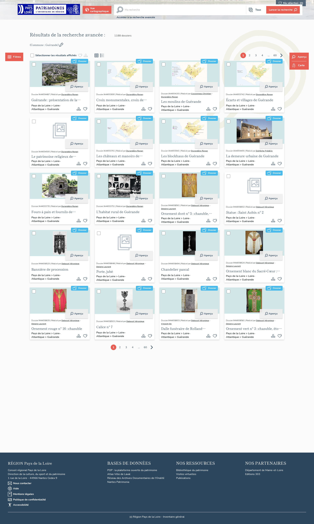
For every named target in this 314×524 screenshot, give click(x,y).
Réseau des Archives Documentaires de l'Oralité (135, 478)
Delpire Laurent (168, 208)
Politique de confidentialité (29, 499)
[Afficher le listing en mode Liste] (102, 55)
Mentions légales (23, 494)
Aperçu (78, 86)
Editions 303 (252, 474)
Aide (16, 488)
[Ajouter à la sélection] (85, 109)
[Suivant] (281, 55)
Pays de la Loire (41, 105)
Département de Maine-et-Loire (264, 470)
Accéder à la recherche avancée (136, 17)
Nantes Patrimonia (118, 482)
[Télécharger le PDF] (79, 109)
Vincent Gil (166, 323)
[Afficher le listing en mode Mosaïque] (96, 55)
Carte (301, 65)
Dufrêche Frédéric (264, 151)
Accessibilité (21, 505)
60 (275, 55)
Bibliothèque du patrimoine (192, 470)
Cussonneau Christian (201, 93)
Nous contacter (22, 483)
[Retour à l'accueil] (49, 10)
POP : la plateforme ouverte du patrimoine (132, 470)
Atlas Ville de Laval (118, 474)
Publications (183, 478)
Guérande (53, 109)
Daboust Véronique (200, 205)
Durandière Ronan (69, 94)
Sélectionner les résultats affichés (56, 55)
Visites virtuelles (186, 474)
